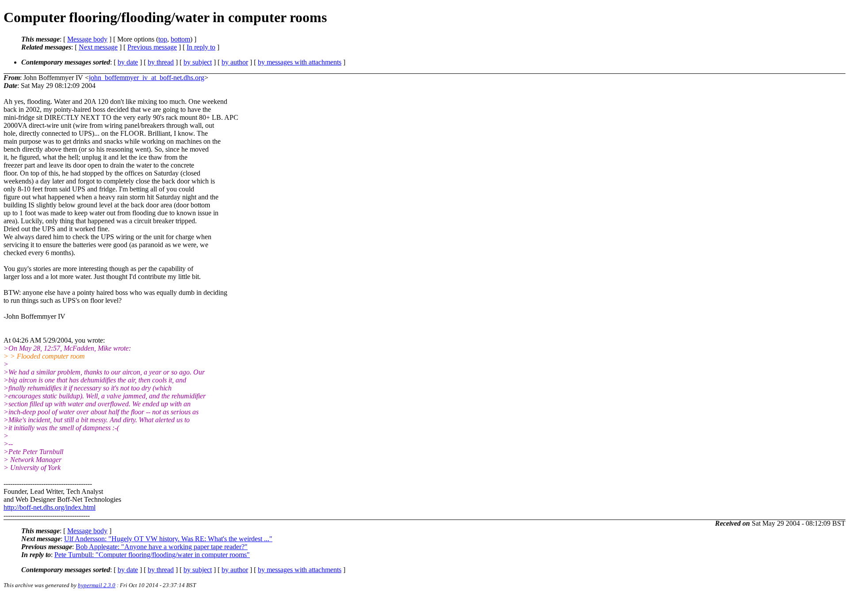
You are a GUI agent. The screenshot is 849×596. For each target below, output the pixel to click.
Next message (98, 47)
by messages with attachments (299, 62)
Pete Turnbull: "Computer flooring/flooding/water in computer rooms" (152, 554)
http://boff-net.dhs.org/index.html (50, 507)
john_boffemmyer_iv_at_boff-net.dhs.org (146, 77)
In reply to (201, 47)
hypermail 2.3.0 (96, 585)
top (162, 39)
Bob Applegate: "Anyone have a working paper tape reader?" (162, 546)
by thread (161, 62)
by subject (198, 62)
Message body (87, 39)
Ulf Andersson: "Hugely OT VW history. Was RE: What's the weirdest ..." (168, 539)
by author (235, 62)
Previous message (152, 47)
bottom (180, 39)
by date (128, 62)
